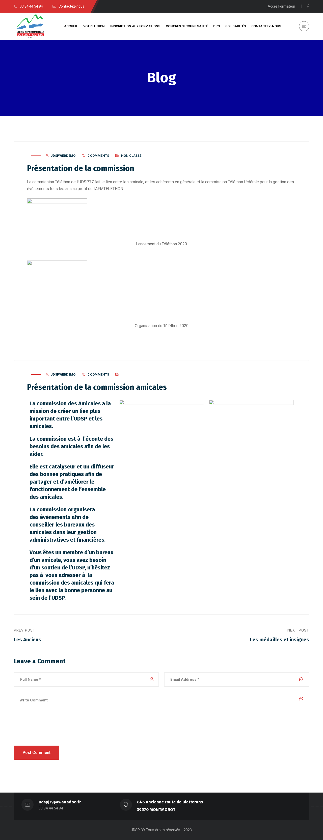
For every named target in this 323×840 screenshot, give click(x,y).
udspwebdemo (62, 156)
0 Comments (98, 156)
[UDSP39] (30, 26)
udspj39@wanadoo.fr (60, 802)
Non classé (131, 156)
